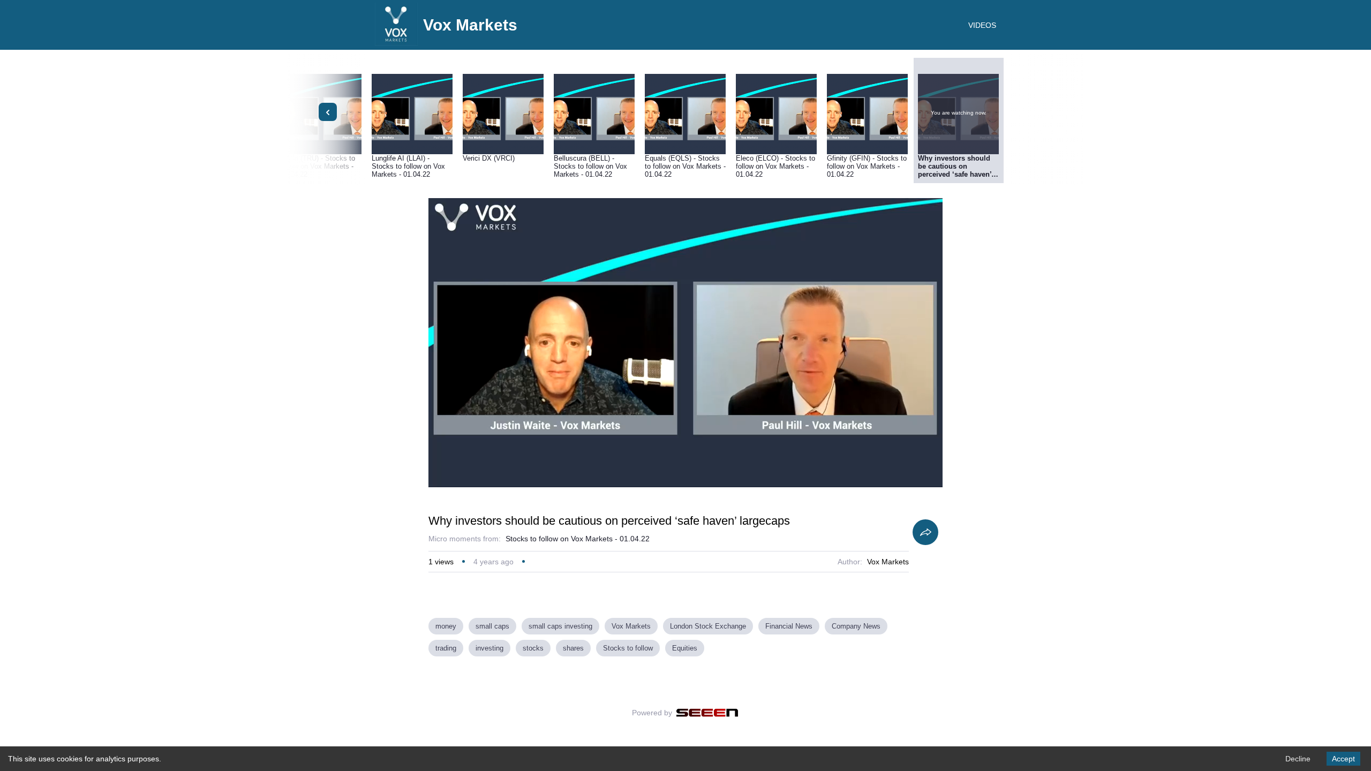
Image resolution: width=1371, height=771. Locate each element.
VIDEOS (982, 25)
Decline (1297, 758)
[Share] (925, 532)
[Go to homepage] (396, 43)
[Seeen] (707, 712)
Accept (1343, 758)
